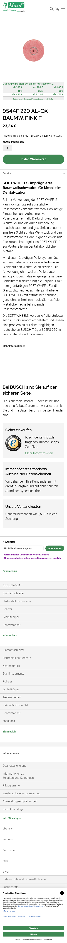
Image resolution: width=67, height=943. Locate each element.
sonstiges (9, 721)
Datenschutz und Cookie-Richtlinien (25, 879)
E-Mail (6, 871)
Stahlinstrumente (13, 673)
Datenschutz (10, 850)
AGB (5, 861)
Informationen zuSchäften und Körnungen (18, 775)
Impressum (9, 839)
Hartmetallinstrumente (17, 601)
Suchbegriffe (10, 887)
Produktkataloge (13, 809)
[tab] (33, 173)
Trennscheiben (12, 697)
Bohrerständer (11, 625)
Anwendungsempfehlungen (20, 801)
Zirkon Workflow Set (15, 705)
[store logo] (14, 8)
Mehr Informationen (14, 346)
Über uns (8, 828)
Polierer (7, 609)
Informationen (11, 753)
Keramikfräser (11, 666)
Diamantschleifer (13, 593)
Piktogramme (11, 785)
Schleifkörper (11, 617)
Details (7, 173)
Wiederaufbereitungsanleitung (21, 793)
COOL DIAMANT (13, 585)
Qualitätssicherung (14, 765)
